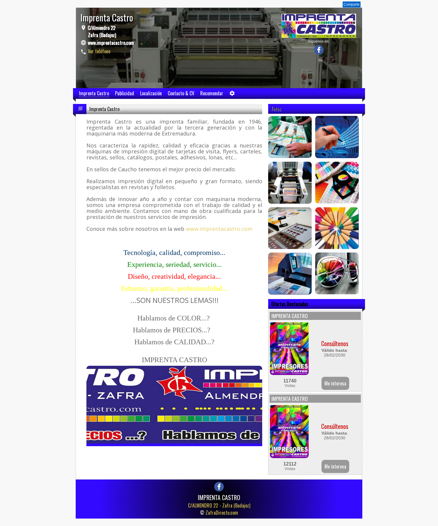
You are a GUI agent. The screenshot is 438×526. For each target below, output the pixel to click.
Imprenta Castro (94, 93)
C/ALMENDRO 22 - (219, 505)
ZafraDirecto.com (222, 512)
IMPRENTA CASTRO (289, 316)
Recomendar (211, 93)
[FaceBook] (319, 52)
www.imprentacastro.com (111, 42)
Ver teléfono (99, 51)
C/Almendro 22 (101, 31)
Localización (151, 93)
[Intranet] (232, 94)
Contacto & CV (181, 93)
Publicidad (124, 93)
